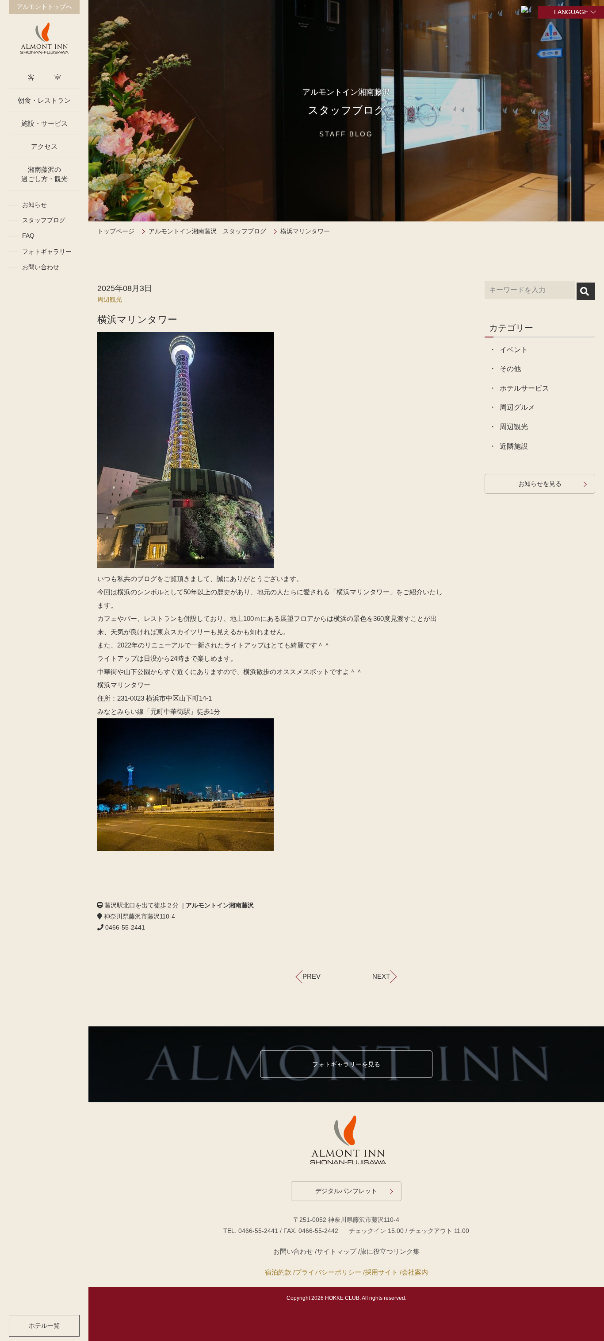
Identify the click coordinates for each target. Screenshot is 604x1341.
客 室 (44, 77)
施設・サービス (44, 123)
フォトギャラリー (47, 251)
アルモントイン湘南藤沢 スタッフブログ (208, 231)
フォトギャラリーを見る (346, 1064)
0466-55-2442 (318, 1230)
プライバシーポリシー (328, 1272)
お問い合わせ (40, 267)
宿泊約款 (278, 1272)
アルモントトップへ (44, 6)
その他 (510, 368)
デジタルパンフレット (346, 1190)
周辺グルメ (517, 407)
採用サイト (381, 1272)
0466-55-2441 (258, 1230)
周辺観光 (109, 299)
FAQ (28, 235)
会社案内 (414, 1272)
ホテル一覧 (44, 1325)
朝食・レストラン (44, 100)
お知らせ (34, 204)
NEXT (381, 976)
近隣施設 (514, 446)
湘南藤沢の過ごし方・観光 (44, 174)
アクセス (44, 146)
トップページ (116, 231)
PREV (311, 976)
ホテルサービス (524, 388)
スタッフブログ (43, 220)
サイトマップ (336, 1251)
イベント (514, 349)
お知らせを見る (540, 483)
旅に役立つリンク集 (390, 1251)
